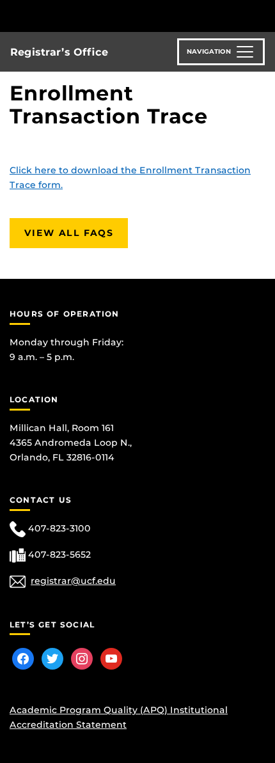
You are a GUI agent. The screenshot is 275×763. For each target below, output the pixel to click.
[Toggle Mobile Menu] (262, 15)
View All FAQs (68, 233)
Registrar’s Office (59, 52)
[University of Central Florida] (97, 16)
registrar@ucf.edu (73, 580)
